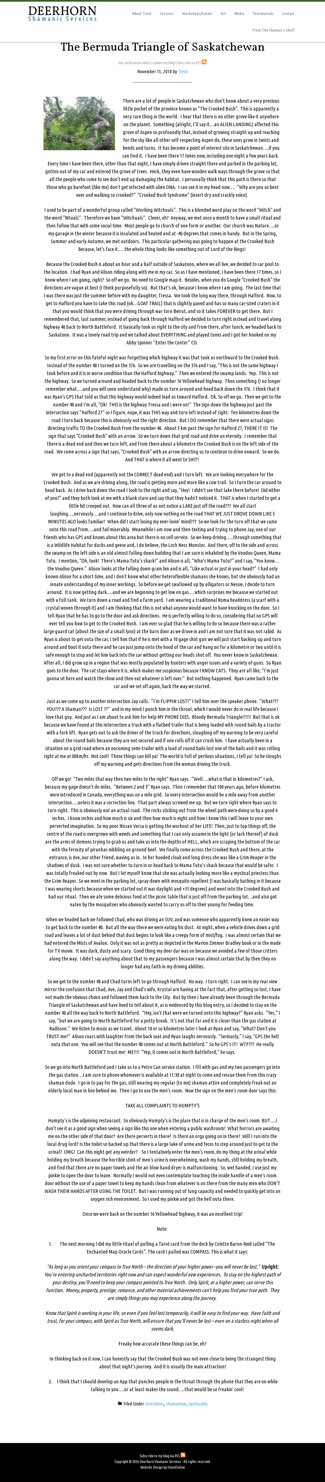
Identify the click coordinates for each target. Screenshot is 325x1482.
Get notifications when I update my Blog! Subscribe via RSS (160, 63)
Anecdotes (155, 1403)
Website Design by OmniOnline (162, 1467)
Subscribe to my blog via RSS (160, 1456)
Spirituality (197, 1403)
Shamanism (176, 1403)
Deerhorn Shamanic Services (70, 13)
